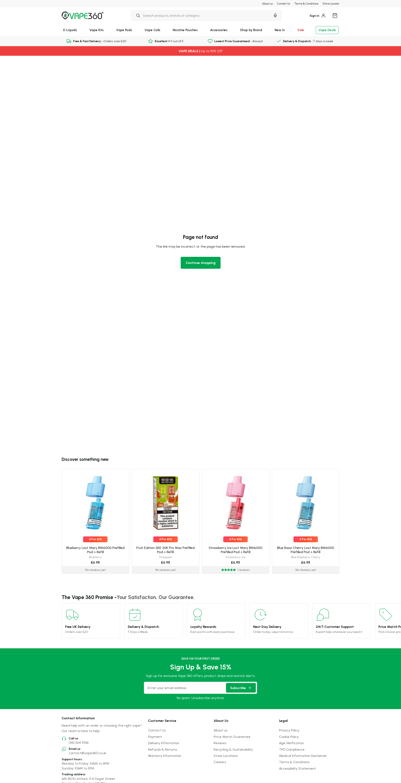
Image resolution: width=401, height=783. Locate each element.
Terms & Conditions (306, 3)
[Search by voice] (275, 15)
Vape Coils (152, 30)
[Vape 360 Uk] (82, 15)
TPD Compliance (292, 749)
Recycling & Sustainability (233, 749)
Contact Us (283, 3)
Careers (220, 762)
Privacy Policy (289, 730)
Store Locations (226, 756)
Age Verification (291, 743)
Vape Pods (124, 30)
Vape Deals (327, 30)
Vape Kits (96, 30)
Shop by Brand (251, 30)
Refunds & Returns (162, 749)
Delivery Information (163, 743)
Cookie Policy (289, 737)
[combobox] (201, 15)
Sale (300, 30)
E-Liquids (70, 30)
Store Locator (330, 3)
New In (280, 30)
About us (267, 3)
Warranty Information (164, 756)
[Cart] (334, 15)
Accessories (218, 30)
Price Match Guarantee (232, 737)
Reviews (220, 743)
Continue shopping (201, 263)
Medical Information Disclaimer (303, 756)
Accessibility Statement (297, 768)
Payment (155, 737)
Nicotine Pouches (185, 30)
